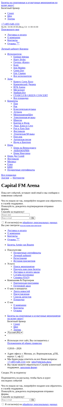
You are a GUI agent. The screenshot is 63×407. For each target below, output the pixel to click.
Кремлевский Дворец (24, 84)
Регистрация (20, 258)
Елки (10, 164)
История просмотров (24, 261)
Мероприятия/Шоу (23, 114)
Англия (5, 177)
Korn (16, 65)
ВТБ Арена (19, 87)
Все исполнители (22, 76)
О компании (13, 37)
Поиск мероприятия (23, 266)
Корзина (24, 48)
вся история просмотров (30, 225)
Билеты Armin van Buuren (20, 244)
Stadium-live (19, 92)
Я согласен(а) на (30, 222)
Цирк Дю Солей (15, 156)
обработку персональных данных (39, 222)
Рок (15, 106)
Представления (21, 294)
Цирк (10, 145)
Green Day (18, 70)
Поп (15, 103)
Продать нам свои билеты (27, 269)
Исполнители (14, 54)
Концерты (12, 101)
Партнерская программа (26, 283)
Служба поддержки (23, 274)
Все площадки (20, 98)
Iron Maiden (19, 67)
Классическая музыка (24, 109)
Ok (32, 218)
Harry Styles (19, 59)
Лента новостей (21, 291)
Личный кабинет (10, 48)
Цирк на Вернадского (24, 147)
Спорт (10, 13)
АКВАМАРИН (21, 150)
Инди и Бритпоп (22, 142)
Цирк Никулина (21, 153)
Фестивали (19, 131)
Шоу (9, 16)
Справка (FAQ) (21, 277)
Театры (11, 18)
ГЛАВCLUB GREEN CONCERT (30, 95)
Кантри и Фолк (21, 123)
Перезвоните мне (10, 29)
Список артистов (22, 296)
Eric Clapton (19, 73)
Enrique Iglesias (21, 56)
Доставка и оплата (17, 34)
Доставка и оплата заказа (26, 272)
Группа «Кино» (21, 62)
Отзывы (13, 43)
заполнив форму (28, 367)
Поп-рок (17, 136)
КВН (10, 167)
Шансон (17, 120)
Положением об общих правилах (24, 343)
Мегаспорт (19, 90)
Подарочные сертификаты (21, 169)
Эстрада (17, 112)
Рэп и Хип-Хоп (21, 128)
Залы (10, 79)
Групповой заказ (22, 285)
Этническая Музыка (24, 134)
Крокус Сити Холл (23, 81)
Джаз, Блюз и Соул (23, 125)
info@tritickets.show (41, 362)
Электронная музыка (24, 117)
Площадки (18, 299)
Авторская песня (22, 139)
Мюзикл (11, 161)
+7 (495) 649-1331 (16, 362)
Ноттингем (18, 177)
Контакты (12, 40)
